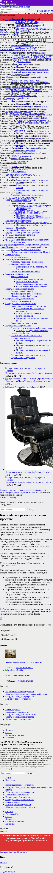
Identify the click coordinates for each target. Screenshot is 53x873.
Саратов (4, 141)
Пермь (31, 126)
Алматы (17, 42)
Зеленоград (16, 74)
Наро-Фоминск (34, 106)
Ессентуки (41, 69)
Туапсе (3, 155)
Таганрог (4, 153)
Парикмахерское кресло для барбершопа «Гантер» (28, 472)
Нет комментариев (24, 667)
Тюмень (15, 155)
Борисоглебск (6, 52)
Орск (16, 123)
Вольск (16, 60)
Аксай (10, 42)
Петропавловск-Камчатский (26, 128)
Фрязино (4, 160)
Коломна (39, 87)
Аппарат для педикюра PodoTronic (32, 118)
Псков (27, 131)
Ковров (15, 87)
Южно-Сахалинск (8, 177)
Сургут (3, 150)
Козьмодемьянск (26, 87)
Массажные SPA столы (27, 281)
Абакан (3, 42)
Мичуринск (42, 101)
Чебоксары (5, 168)
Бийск (34, 50)
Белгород (4, 50)
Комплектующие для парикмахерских (28, 203)
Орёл (40, 121)
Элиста (29, 175)
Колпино (47, 87)
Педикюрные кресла (20, 338)
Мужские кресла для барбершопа (26, 294)
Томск (43, 153)
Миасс (33, 101)
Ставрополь (5, 148)
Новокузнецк (21, 114)
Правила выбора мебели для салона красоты (23, 662)
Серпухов (19, 143)
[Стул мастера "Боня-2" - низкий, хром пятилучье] (29, 379)
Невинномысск (7, 109)
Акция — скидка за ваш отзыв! (17, 675)
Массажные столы (19, 276)
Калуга (23, 82)
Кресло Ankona (29, 387)
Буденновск (32, 52)
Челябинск (5, 34)
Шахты (3, 170)
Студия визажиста (19, 161)
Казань (16, 29)
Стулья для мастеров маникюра (25, 272)
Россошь (4, 136)
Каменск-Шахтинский (10, 84)
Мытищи (37, 104)
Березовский (25, 50)
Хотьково (22, 163)
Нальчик (23, 106)
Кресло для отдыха (19, 257)
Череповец (26, 168)
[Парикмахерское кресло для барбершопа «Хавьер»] (29, 371)
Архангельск (30, 45)
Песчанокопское (42, 126)
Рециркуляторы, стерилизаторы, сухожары (30, 72)
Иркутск (32, 77)
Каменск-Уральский (36, 82)
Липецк (35, 96)
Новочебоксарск (34, 116)
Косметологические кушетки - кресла (28, 306)
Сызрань (11, 150)
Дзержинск (5, 67)
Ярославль (17, 180)
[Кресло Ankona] (13, 387)
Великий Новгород (9, 55)
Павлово (4, 126)
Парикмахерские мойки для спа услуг (34, 222)
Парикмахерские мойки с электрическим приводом (28, 231)
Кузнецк (12, 94)
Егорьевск (17, 69)
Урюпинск (24, 158)
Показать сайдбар (8, 497)
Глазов (37, 65)
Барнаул (33, 47)
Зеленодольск (28, 74)
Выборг (32, 60)
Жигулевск (5, 72)
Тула (9, 155)
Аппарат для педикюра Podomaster (32, 123)
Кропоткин (35, 92)
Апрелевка (48, 42)
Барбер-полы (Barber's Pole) (23, 291)
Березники (14, 50)
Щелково (4, 173)
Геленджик (17, 65)
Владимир (48, 55)
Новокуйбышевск (36, 114)
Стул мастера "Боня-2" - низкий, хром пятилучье (28, 381)
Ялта (9, 180)
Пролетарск (18, 131)
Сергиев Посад (7, 143)
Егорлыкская (6, 69)
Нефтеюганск (33, 109)
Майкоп (26, 101)
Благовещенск (44, 50)
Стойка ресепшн (18, 171)
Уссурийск (34, 158)
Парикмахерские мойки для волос (27, 23)
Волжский (34, 57)
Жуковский (16, 72)
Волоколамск (6, 60)
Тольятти (36, 153)
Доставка (9, 730)
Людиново (14, 99)
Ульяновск (14, 158)
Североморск (47, 141)
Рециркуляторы (18, 242)
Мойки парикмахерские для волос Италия (30, 252)
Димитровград (17, 67)
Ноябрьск (27, 119)
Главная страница (8, 490)
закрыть (3, 187)
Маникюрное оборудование (18, 259)
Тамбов (12, 153)
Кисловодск (5, 87)
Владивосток (24, 55)
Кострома (35, 89)
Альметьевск (28, 42)
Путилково (43, 131)
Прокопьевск (6, 131)
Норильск (18, 119)
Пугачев (34, 131)
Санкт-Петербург (36, 32)
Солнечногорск (24, 146)
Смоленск (12, 146)
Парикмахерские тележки (23, 235)
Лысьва (42, 96)
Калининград (13, 82)
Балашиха (24, 47)
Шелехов (11, 170)
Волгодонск (15, 57)
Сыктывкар (21, 150)
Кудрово (4, 94)
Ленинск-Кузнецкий (21, 96)
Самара (24, 32)
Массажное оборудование (17, 274)
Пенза (11, 126)
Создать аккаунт (7, 872)
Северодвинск (33, 141)
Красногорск (46, 89)
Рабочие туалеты (18, 237)
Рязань (45, 136)
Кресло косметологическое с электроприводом (29, 314)
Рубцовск (28, 136)
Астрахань (41, 45)
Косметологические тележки (24, 323)
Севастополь (20, 141)
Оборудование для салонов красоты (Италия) (26, 247)
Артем (20, 45)
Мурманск (20, 104)
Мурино (11, 104)
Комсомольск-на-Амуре (11, 89)
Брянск (23, 52)
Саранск (43, 138)
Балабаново (5, 47)
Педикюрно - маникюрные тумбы (26, 335)
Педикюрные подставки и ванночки (28, 355)
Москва (35, 29)
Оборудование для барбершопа (19, 289)
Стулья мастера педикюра (23, 357)
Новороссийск (6, 116)
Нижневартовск (7, 111)
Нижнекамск (21, 111)
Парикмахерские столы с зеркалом (32, 240)
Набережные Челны (9, 106)
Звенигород (5, 74)
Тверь (19, 153)
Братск (16, 52)
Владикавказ (37, 55)
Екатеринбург (6, 29)
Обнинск (4, 121)
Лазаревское (5, 96)
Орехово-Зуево (7, 123)
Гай (1, 65)
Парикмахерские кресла (22, 210)
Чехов (34, 168)
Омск (2, 32)
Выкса (40, 60)
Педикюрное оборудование (18, 325)
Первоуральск (21, 126)
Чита (40, 168)
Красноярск (25, 29)
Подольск (44, 128)
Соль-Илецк (37, 146)
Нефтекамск (20, 109)
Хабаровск (5, 163)
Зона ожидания (12, 254)
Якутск (3, 180)
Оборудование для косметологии (20, 303)
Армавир (12, 45)
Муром (29, 104)
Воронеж (24, 60)
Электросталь (6, 175)
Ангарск (38, 42)
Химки (13, 163)
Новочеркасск (6, 119)
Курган (20, 94)
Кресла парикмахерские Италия (25, 80)
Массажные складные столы (29, 279)
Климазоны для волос (21, 200)
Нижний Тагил (7, 114)
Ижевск (23, 77)
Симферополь (30, 143)
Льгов (49, 96)
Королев (26, 89)
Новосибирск (45, 29)
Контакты (10, 737)
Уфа (47, 32)
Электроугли (19, 175)
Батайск (41, 47)
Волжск (25, 57)
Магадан (4, 101)
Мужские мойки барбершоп (24, 296)
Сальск (11, 138)
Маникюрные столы (20, 177)
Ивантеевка (14, 77)
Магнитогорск (15, 101)
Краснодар (5, 92)
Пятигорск (5, 133)
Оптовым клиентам (14, 735)
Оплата (8, 732)
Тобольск (26, 153)
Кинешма (35, 84)
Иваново (4, 77)
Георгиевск (28, 65)
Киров (43, 84)
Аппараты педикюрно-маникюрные (27, 195)
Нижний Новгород (37, 111)
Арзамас (4, 45)
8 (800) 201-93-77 (45, 11)
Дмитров (29, 67)
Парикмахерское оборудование (19, 198)
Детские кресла (23, 61)
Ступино (42, 148)
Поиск (29, 9)
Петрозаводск (6, 128)
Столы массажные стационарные (31, 284)
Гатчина (8, 65)
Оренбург (47, 121)
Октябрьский (25, 121)
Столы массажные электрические (31, 286)
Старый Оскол (18, 148)
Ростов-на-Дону (13, 32)
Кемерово (25, 84)
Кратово (26, 92)
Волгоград (5, 57)
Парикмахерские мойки (27, 215)
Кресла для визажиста (21, 156)
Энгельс (36, 175)
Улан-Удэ (4, 158)
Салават (3, 138)
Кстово (44, 92)
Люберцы (4, 99)
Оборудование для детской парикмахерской (31, 205)
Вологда (44, 57)
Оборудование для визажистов (19, 298)
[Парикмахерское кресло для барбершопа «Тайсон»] (29, 480)
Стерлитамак (32, 148)
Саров (11, 141)
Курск (26, 94)
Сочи (46, 146)
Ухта (46, 158)
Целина (3, 165)
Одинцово (14, 121)
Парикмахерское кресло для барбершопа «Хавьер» (28, 373)
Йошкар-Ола (6, 79)
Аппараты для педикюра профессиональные (31, 328)
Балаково (15, 47)
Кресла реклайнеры (20, 333)
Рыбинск (37, 136)
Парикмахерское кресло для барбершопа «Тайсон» (28, 482)
